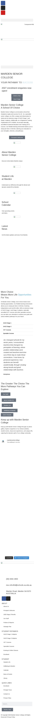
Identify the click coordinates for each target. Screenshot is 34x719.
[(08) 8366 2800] (4, 580)
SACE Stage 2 (7, 326)
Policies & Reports (8, 622)
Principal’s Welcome (9, 610)
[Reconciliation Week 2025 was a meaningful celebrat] (17, 527)
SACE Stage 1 (7, 323)
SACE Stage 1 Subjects (10, 634)
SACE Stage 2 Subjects (10, 638)
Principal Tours (7, 690)
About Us (6, 606)
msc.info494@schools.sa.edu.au (19, 585)
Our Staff (5, 394)
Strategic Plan (7, 626)
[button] (17, 20)
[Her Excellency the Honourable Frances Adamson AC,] (17, 547)
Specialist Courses (8, 333)
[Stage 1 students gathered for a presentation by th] (17, 492)
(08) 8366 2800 (12, 579)
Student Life (7, 405)
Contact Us (6, 694)
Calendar (6, 670)
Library (5, 678)
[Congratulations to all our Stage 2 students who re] (17, 511)
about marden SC (9, 400)
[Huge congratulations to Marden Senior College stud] (17, 453)
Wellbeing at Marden (9, 410)
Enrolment (6, 654)
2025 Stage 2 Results (9, 614)
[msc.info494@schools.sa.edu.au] (4, 586)
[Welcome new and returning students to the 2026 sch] (17, 504)
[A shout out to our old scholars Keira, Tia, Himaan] (17, 479)
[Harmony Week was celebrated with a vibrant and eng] (17, 468)
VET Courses (7, 330)
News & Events (7, 674)
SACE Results (7, 415)
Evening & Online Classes (10, 650)
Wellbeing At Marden (9, 666)
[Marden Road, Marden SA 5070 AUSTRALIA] (4, 592)
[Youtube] (3, 13)
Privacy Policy (7, 698)
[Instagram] (3, 8)
